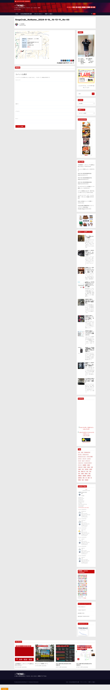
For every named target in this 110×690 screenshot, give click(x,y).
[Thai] (84, 593)
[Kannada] (86, 583)
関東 (91, 7)
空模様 (74, 7)
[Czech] (80, 578)
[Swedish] (79, 593)
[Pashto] (84, 588)
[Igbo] (79, 583)
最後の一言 (88, 7)
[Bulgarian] (80, 576)
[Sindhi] (86, 589)
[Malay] (84, 586)
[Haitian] (79, 581)
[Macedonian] (80, 586)
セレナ (83, 460)
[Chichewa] (84, 576)
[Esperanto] (85, 578)
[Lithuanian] (78, 586)
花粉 (89, 473)
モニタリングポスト (88, 463)
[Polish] (86, 588)
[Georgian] (84, 580)
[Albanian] (79, 575)
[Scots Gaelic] (82, 591)
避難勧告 (79, 475)
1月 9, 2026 (39, 665)
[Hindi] (84, 581)
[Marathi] (78, 588)
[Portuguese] (78, 589)
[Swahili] (78, 593)
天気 (94, 7)
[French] (80, 580)
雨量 (88, 477)
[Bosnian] (79, 576)
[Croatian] (79, 578)
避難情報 (84, 475)
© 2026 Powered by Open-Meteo (83, 507)
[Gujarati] (78, 581)
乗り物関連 (82, 649)
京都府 (88, 465)
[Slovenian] (80, 591)
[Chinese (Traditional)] (86, 576)
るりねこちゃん (85, 454)
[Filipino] (78, 580)
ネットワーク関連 (80, 647)
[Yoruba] (85, 594)
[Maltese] (85, 586)
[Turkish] (85, 593)
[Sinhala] (78, 591)
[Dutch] (82, 578)
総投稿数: (80, 613)
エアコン (79, 458)
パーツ (78, 649)
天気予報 (79, 7)
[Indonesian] (80, 583)
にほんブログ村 (86, 429)
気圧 (90, 471)
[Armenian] (82, 575)
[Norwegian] (82, 588)
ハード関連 (90, 647)
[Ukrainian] (86, 593)
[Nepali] (81, 588)
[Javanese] (85, 583)
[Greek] (86, 580)
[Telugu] (82, 593)
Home (17, 13)
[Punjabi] (79, 589)
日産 (79, 471)
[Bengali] (78, 576)
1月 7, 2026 (59, 667)
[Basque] (85, 575)
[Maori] (86, 586)
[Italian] (82, 583)
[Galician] (82, 580)
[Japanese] (84, 583)
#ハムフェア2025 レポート (83, 169)
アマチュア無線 (89, 456)
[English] (84, 578)
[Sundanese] (86, 591)
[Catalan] (81, 576)
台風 (92, 467)
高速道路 (86, 480)
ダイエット (88, 460)
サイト (16, 118)
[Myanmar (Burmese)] (80, 588)
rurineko (22, 23)
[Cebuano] (82, 576)
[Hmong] (85, 581)
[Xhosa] (82, 594)
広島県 (90, 469)
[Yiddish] (84, 594)
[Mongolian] (79, 588)
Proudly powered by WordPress (20, 682)
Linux (82, 452)
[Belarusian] (86, 575)
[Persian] (85, 588)
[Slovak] (79, 591)
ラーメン (79, 465)
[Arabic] (81, 575)
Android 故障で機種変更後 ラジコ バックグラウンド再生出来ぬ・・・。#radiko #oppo (86, 207)
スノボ (79, 460)
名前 (16, 104)
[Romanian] (80, 589)
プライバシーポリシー (38, 13)
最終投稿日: (80, 616)
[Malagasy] (81, 586)
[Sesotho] (85, 589)
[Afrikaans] (78, 575)
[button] (91, 13)
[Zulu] (86, 594)
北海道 (88, 467)
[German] (85, 580)
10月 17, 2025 (80, 667)
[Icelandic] (78, 583)
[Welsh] (81, 594)
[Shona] (84, 589)
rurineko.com (87, 452)
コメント (17, 80)
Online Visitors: (81, 607)
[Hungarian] (86, 581)
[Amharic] (80, 575)
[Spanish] (85, 591)
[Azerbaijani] (84, 575)
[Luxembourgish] (79, 586)
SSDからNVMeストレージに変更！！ (85, 201)
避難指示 (89, 475)
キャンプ (84, 458)
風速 (83, 480)
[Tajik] (80, 593)
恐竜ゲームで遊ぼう (49, 13)
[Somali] (84, 591)
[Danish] (81, 578)
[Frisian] (81, 580)
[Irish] (81, 583)
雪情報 (79, 480)
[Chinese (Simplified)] (85, 576)
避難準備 (79, 477)
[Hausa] (80, 581)
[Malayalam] (82, 586)
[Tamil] (81, 593)
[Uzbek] (79, 594)
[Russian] (81, 589)
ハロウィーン (80, 463)
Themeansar (36, 682)
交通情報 (84, 465)
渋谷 (79, 473)
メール (17, 111)
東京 (76, 7)
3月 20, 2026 (19, 667)
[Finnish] (79, 580)
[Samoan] (81, 591)
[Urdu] (78, 594)
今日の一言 (83, 7)
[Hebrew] (82, 581)
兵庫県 (85, 467)
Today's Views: (81, 610)
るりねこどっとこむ (81, 456)
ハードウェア (85, 647)
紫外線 (86, 473)
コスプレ (89, 458)
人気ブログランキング (86, 442)
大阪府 (79, 469)
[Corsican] (78, 578)
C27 (79, 452)
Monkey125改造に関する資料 (26, 13)
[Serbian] (82, 589)
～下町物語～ (19, 5)
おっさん (79, 454)
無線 (85, 649)
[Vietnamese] (80, 594)
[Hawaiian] (81, 581)
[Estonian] (86, 578)
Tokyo (86, 489)
